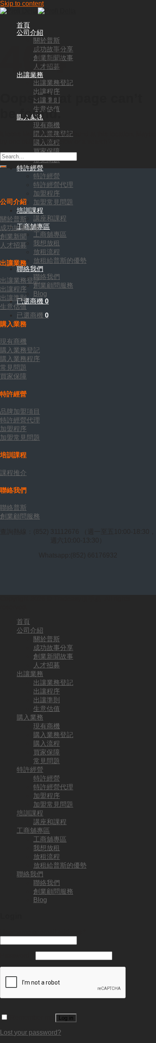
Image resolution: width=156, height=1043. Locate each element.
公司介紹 (30, 32)
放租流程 (46, 251)
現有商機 (46, 125)
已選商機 (33, 315)
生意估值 (46, 708)
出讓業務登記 (53, 82)
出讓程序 (46, 691)
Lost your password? (30, 1032)
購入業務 (30, 717)
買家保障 (46, 151)
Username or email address (43, 932)
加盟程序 (46, 193)
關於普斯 (46, 639)
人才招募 (46, 665)
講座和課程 (50, 218)
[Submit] (3, 166)
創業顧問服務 (53, 285)
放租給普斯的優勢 (60, 260)
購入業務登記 (53, 734)
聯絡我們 (30, 268)
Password (17, 955)
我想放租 (46, 243)
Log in (66, 1018)
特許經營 (30, 168)
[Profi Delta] (38, 11)
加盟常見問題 (53, 202)
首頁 (23, 25)
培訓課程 (30, 210)
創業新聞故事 (53, 656)
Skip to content (22, 3)
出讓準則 (46, 699)
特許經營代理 (53, 184)
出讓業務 (30, 673)
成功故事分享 (53, 647)
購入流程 (46, 743)
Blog (40, 293)
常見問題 (46, 760)
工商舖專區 (50, 234)
